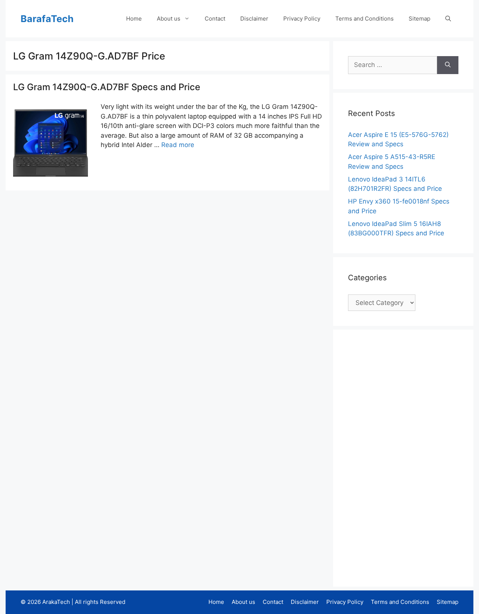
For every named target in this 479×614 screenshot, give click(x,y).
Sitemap (419, 18)
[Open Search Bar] (448, 18)
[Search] (447, 65)
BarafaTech (47, 18)
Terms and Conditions (364, 18)
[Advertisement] (404, 457)
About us (168, 18)
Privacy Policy (301, 18)
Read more (177, 145)
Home (134, 18)
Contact (215, 18)
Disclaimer (254, 18)
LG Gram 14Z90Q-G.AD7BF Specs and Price (106, 87)
